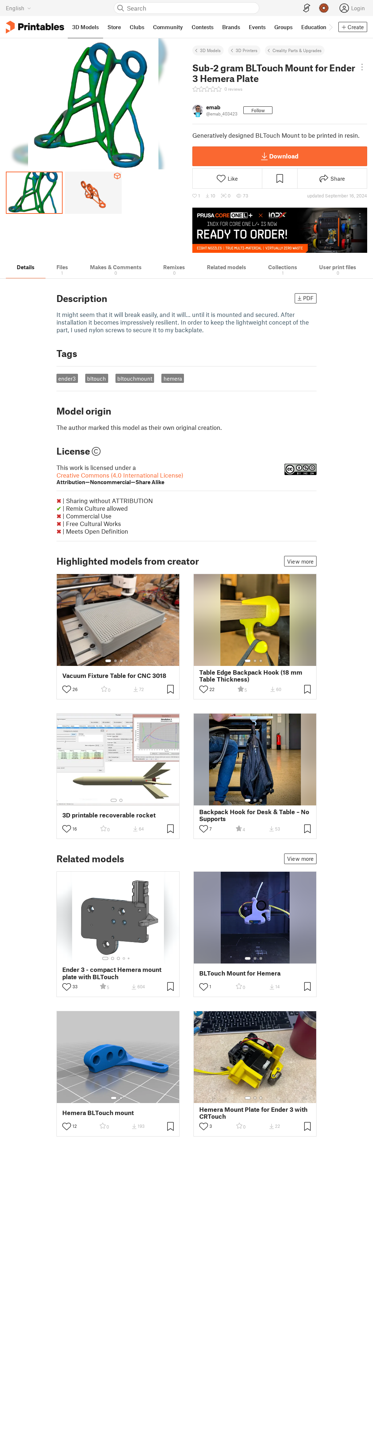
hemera (173, 378)
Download (283, 156)
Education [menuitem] (313, 27)
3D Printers (247, 50)
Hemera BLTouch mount (98, 1112)
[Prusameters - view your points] (324, 8)
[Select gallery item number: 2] (115, 660)
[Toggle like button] (66, 689)
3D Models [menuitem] (85, 27)
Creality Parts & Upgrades (297, 50)
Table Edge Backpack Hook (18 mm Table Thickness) (250, 676)
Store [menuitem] (114, 27)
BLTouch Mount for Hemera (239, 973)
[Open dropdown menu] (362, 67)
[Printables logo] (35, 27)
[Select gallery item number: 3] (121, 660)
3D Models (210, 50)
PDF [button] (308, 298)
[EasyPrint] (306, 8)
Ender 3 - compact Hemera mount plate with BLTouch (111, 973)
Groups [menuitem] (283, 27)
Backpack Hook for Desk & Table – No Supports (254, 815)
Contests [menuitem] (202, 27)
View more (300, 561)
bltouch (96, 378)
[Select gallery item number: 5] (129, 958)
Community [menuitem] (168, 27)
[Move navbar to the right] (330, 27)
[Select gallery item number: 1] (108, 660)
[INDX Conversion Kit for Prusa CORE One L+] (279, 230)
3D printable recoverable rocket (109, 815)
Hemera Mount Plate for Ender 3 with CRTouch (253, 1113)
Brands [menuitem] (231, 27)
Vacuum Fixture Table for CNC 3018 (114, 675)
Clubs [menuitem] (137, 27)
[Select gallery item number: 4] (127, 660)
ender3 (67, 378)
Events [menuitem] (257, 27)
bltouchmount (134, 378)
